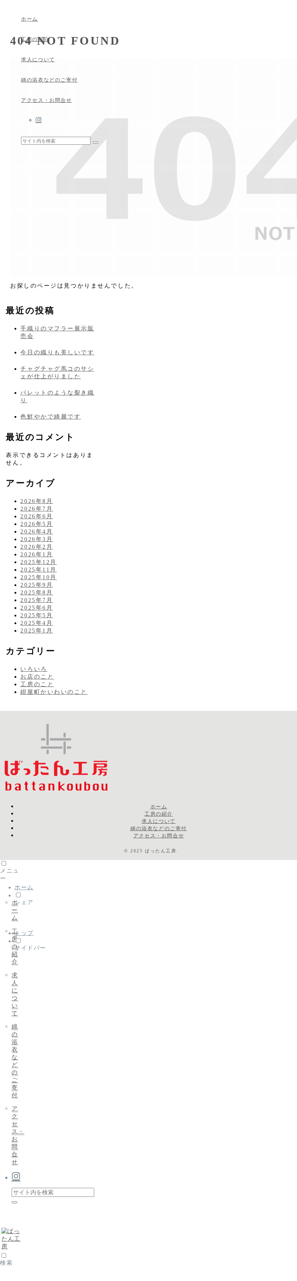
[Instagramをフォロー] (164, 120)
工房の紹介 (159, 814)
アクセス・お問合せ (158, 835)
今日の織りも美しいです (57, 352)
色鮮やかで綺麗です (50, 416)
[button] (96, 142)
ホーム (158, 806)
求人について (159, 821)
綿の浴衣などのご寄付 (158, 828)
